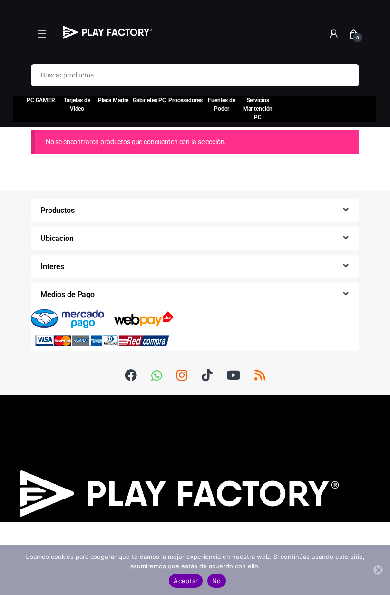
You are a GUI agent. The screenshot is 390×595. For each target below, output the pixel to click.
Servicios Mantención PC (258, 109)
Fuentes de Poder (221, 104)
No (216, 581)
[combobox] (181, 75)
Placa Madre (113, 100)
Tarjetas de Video (77, 104)
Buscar (345, 75)
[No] (378, 570)
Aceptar (186, 581)
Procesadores (185, 100)
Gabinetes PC (149, 100)
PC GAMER (41, 100)
